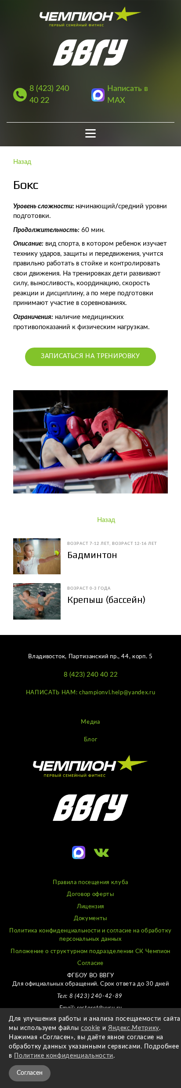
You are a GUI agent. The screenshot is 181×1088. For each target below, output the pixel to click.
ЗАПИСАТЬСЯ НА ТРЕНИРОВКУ (90, 356)
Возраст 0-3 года (89, 589)
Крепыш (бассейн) (106, 599)
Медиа (90, 722)
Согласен (30, 1073)
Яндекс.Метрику (133, 1028)
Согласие (90, 963)
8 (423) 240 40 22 (91, 674)
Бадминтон (92, 554)
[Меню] (90, 133)
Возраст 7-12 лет (88, 544)
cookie (90, 1028)
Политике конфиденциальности (63, 1056)
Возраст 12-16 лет (134, 544)
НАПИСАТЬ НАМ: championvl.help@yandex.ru (90, 693)
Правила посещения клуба (90, 882)
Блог (91, 740)
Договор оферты (90, 894)
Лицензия (90, 907)
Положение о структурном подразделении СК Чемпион (90, 951)
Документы (90, 918)
